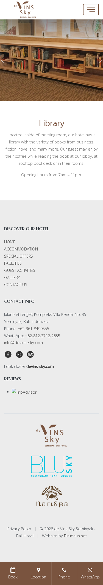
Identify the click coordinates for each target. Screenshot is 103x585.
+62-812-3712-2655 (42, 335)
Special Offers (18, 256)
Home (9, 241)
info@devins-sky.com (23, 342)
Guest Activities (19, 270)
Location (38, 577)
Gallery (12, 277)
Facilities (13, 263)
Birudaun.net (75, 535)
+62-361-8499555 (33, 328)
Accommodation (21, 249)
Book (13, 577)
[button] (2, 60)
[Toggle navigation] (91, 9)
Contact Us (15, 284)
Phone (64, 577)
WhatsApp (90, 577)
